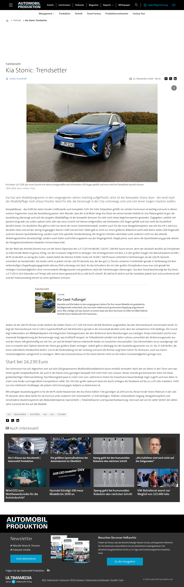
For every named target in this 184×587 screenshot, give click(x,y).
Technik (78, 13)
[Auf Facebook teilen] (166, 79)
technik (61, 414)
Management (45, 13)
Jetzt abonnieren (26, 558)
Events (50, 4)
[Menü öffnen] (11, 5)
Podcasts (79, 4)
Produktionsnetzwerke (117, 13)
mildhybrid (20, 414)
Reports (107, 4)
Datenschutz (52, 580)
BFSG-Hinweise (77, 580)
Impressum (64, 580)
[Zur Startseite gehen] (29, 5)
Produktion (64, 13)
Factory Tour (139, 13)
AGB (44, 580)
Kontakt (114, 580)
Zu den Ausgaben (125, 561)
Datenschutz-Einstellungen (97, 580)
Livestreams (64, 4)
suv (52, 414)
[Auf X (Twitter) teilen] (171, 79)
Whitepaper (124, 4)
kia (45, 414)
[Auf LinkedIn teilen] (176, 79)
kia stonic (35, 414)
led (9, 414)
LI (49, 570)
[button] (11, 484)
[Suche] (136, 5)
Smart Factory (94, 13)
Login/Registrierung (158, 4)
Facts (121, 580)
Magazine (93, 4)
